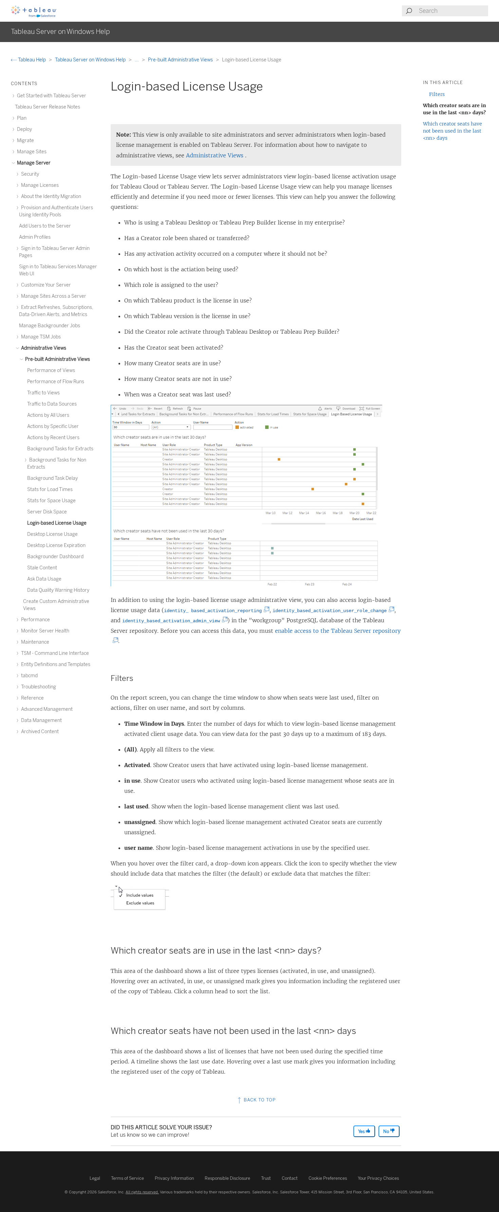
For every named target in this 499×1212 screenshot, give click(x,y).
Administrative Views (215, 155)
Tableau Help (32, 60)
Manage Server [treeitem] (33, 163)
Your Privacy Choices (378, 1178)
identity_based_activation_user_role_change (331, 610)
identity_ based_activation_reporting (214, 610)
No (386, 1131)
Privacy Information (174, 1178)
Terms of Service (127, 1178)
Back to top (259, 1099)
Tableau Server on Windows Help (91, 60)
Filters (437, 94)
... (137, 60)
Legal (95, 1178)
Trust (266, 1178)
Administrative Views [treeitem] (43, 348)
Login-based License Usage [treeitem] (57, 523)
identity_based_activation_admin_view (172, 621)
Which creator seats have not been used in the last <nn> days (452, 131)
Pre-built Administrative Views (181, 60)
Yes (362, 1131)
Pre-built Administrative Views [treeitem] (57, 359)
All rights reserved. (142, 1192)
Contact (290, 1178)
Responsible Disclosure (227, 1178)
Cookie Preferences (328, 1178)
